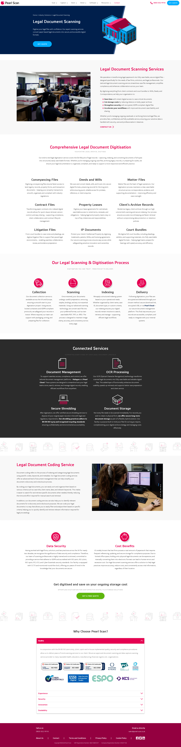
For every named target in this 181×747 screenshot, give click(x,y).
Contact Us (105, 127)
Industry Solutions (45, 15)
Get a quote (42, 44)
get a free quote (90, 596)
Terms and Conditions (77, 738)
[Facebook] (137, 739)
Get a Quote (173, 3)
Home (35, 15)
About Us (39, 738)
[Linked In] (143, 739)
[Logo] (10, 2)
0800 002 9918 (42, 731)
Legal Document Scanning (61, 15)
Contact (56, 738)
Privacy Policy (101, 738)
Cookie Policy (121, 738)
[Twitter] (140, 739)
